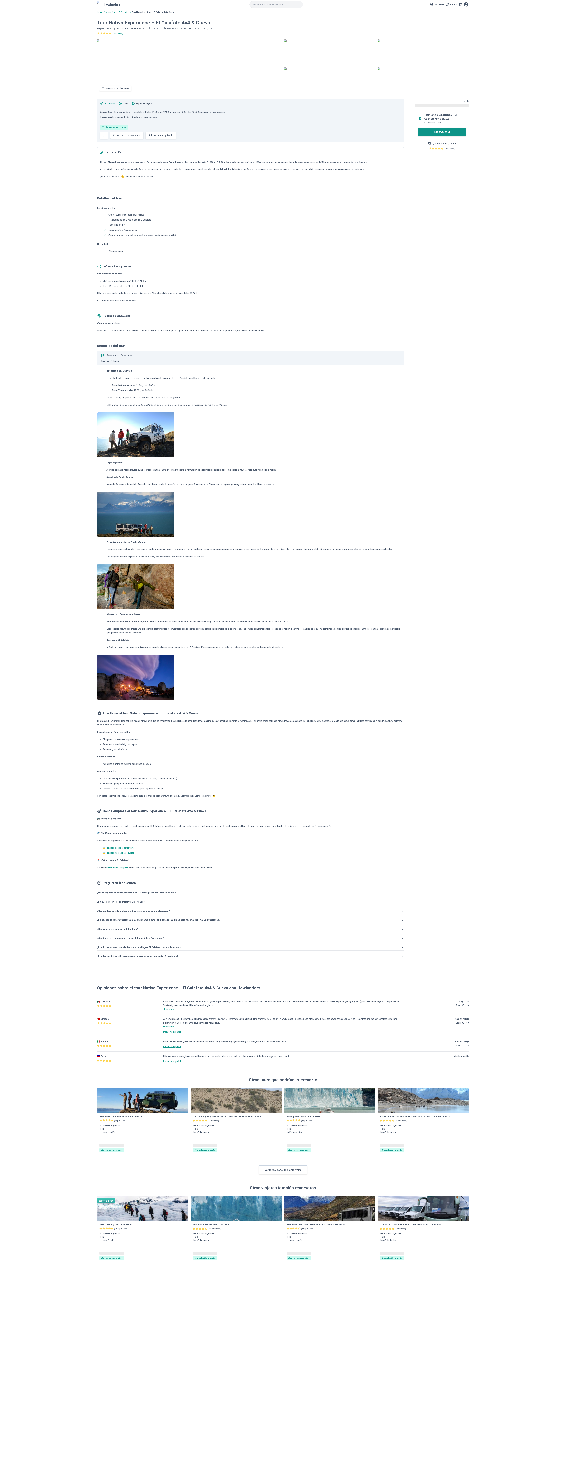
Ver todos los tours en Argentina (283, 1169)
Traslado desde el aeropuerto (120, 848)
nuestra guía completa (117, 867)
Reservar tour (442, 131)
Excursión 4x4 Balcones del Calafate (120, 1116)
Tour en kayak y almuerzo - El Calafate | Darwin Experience (227, 1116)
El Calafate (110, 103)
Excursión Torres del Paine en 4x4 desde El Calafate (317, 1224)
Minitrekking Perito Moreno (115, 1224)
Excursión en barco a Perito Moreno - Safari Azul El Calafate (415, 1116)
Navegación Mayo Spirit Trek (303, 1116)
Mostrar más (169, 1009)
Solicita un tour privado (161, 135)
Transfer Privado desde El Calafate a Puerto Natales (410, 1224)
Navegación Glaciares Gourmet (211, 1224)
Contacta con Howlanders (126, 135)
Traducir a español (172, 1032)
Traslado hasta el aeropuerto (120, 853)
